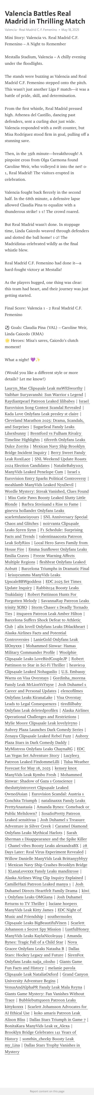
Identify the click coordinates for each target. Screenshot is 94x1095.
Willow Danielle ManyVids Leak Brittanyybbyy (46, 858)
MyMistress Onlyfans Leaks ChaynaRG (39, 748)
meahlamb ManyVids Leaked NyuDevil (39, 484)
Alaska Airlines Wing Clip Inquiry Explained (44, 877)
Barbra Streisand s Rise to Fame (50, 504)
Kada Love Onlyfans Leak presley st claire (41, 413)
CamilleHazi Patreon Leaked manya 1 (38, 884)
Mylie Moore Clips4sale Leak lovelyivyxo (41, 723)
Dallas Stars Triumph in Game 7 (57, 1019)
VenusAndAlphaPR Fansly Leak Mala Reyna (43, 987)
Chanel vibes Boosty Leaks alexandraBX (43, 845)
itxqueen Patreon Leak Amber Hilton (49, 613)
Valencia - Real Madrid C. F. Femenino (31, 30)
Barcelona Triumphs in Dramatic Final (55, 568)
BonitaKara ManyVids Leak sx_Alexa (37, 1025)
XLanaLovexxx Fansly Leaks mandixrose (43, 871)
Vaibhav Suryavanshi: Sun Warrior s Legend (44, 394)
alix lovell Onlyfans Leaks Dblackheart (51, 626)
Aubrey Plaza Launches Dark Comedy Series (44, 729)
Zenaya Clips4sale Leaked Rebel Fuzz (38, 735)
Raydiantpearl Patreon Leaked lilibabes (40, 401)
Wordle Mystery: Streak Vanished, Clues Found (47, 491)
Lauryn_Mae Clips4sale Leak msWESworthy (44, 388)
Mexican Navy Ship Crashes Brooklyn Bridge (47, 864)
